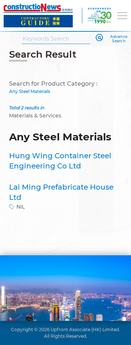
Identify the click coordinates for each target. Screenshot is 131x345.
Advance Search (118, 39)
